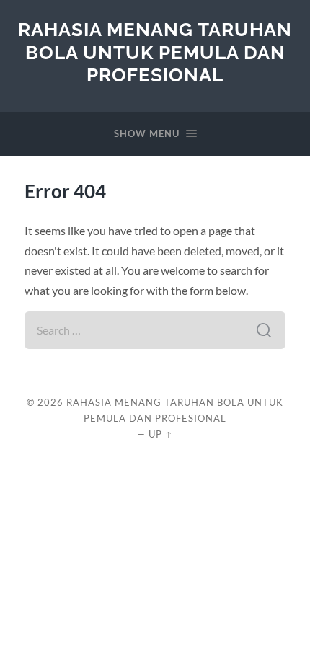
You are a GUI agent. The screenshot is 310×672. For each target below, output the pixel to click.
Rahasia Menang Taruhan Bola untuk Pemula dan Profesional (155, 52)
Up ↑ (161, 434)
